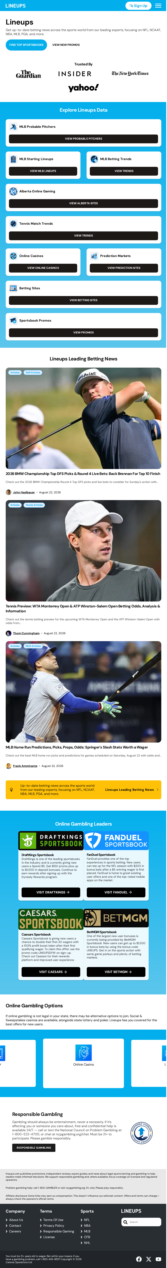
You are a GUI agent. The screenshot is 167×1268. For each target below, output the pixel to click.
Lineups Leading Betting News (129, 790)
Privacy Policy (53, 1226)
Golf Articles (33, 372)
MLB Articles (33, 646)
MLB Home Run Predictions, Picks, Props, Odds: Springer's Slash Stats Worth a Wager (77, 747)
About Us (16, 1220)
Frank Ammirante (25, 766)
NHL (87, 1243)
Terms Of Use (53, 1220)
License (49, 1237)
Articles (15, 372)
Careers (15, 1231)
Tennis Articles (34, 505)
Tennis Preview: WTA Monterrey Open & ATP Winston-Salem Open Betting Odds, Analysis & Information (83, 608)
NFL (87, 1220)
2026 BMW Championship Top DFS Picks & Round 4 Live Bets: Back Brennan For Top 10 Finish (83, 473)
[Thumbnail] (83, 418)
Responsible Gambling (34, 1147)
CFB (87, 1237)
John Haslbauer (24, 492)
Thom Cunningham (26, 633)
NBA (87, 1226)
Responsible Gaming (58, 1231)
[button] (158, 6)
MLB (87, 1231)
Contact (15, 1226)
